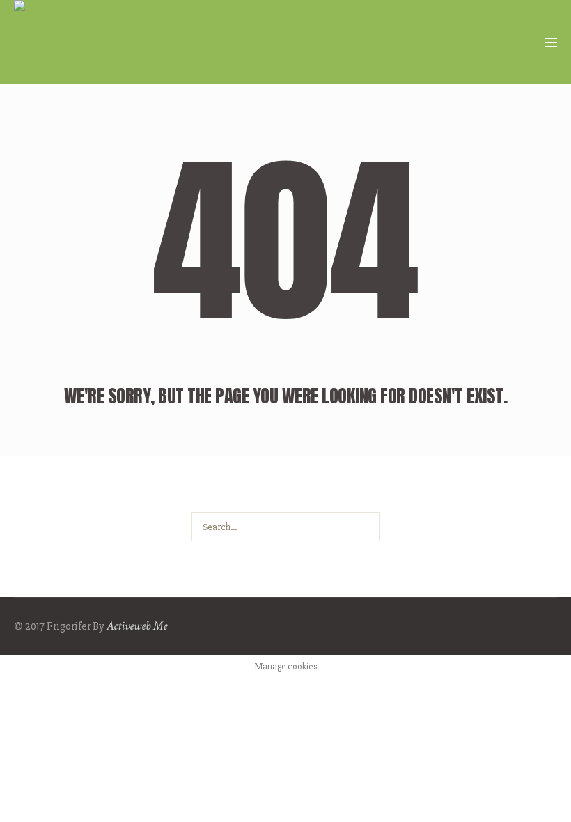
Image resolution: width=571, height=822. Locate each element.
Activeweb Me (137, 626)
